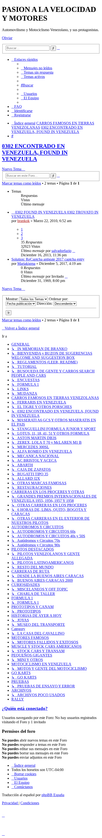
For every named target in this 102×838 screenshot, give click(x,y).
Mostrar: (12, 299)
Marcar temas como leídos (21, 183)
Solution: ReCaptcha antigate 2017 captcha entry (47, 259)
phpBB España (53, 795)
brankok (23, 221)
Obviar (7, 38)
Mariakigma (26, 264)
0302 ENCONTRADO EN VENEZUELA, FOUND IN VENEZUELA (35, 152)
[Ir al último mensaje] (73, 251)
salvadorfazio (61, 251)
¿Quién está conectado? (25, 708)
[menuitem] (36, 68)
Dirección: (45, 303)
